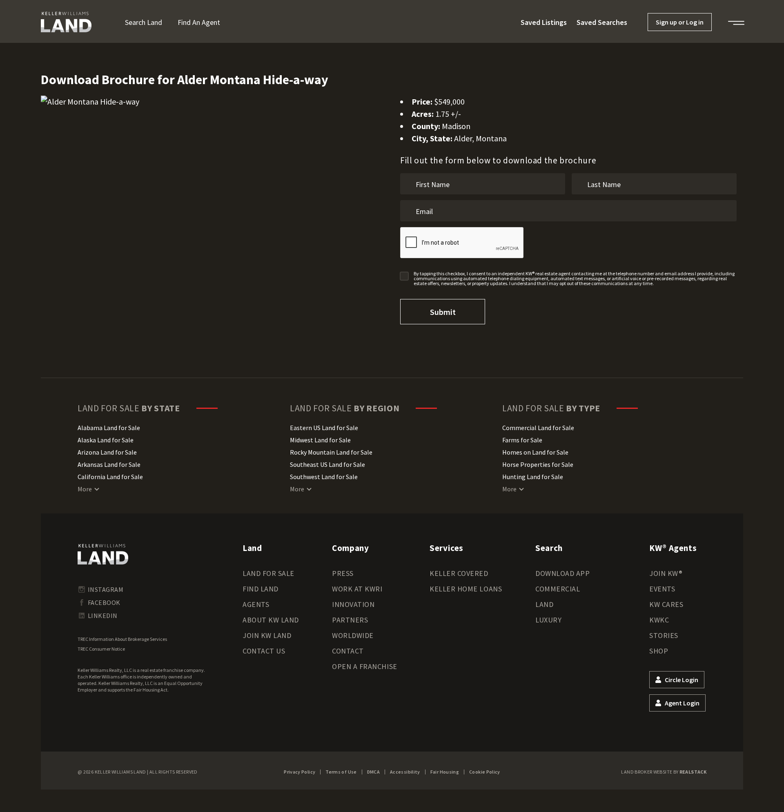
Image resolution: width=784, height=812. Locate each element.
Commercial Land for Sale (538, 428)
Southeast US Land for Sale (327, 464)
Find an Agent (199, 22)
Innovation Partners (353, 612)
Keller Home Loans (466, 588)
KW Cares (666, 604)
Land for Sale (268, 573)
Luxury (548, 620)
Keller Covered (459, 573)
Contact (348, 651)
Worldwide (353, 635)
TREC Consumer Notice (101, 649)
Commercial (557, 588)
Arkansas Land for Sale (109, 464)
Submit (443, 312)
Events (662, 588)
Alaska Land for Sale (106, 440)
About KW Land (271, 620)
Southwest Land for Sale (324, 477)
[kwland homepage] (103, 554)
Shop (658, 651)
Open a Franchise (364, 666)
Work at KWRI (357, 588)
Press (343, 573)
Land (544, 604)
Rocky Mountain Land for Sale (331, 452)
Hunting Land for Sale (532, 477)
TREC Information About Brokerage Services (122, 639)
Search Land (143, 22)
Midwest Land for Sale (320, 440)
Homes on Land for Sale (535, 452)
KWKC (659, 620)
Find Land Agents (260, 596)
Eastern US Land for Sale (324, 428)
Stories (663, 635)
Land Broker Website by (663, 772)
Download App (562, 573)
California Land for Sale (110, 477)
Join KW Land (267, 635)
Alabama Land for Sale (109, 428)
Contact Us (264, 651)
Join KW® (665, 573)
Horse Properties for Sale (537, 464)
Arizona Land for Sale (107, 452)
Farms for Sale (522, 440)
